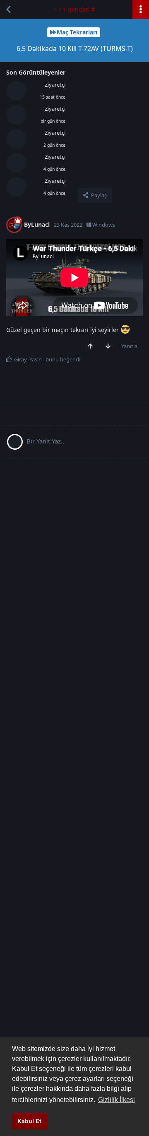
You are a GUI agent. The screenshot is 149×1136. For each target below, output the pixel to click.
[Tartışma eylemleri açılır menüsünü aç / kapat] (140, 9)
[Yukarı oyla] (92, 346)
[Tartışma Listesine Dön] (8, 9)
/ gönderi (72, 9)
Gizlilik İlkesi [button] (116, 1099)
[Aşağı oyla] (110, 346)
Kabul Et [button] (29, 1121)
